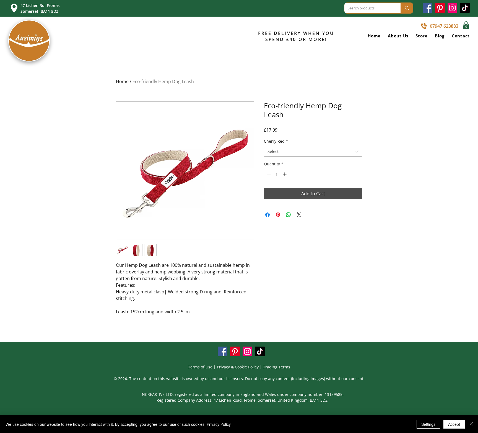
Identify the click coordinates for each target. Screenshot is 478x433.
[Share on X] (299, 214)
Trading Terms (276, 367)
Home (122, 81)
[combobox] (313, 151)
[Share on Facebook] (267, 214)
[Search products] (407, 8)
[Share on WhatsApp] (288, 214)
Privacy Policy (219, 424)
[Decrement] (268, 174)
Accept (454, 424)
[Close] (471, 424)
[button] (466, 25)
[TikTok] (465, 8)
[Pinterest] (440, 8)
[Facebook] (427, 8)
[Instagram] (452, 8)
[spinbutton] (277, 174)
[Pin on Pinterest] (278, 214)
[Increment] (285, 174)
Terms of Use (200, 367)
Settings (428, 424)
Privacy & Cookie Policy (238, 367)
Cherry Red (276, 141)
